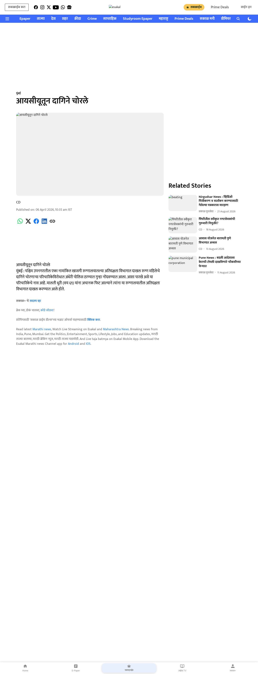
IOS (88, 344)
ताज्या (41, 19)
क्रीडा (77, 19)
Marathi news (41, 329)
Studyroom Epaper (137, 19)
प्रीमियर (226, 19)
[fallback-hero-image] (183, 203)
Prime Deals (220, 7)
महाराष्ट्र (163, 19)
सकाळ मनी (207, 19)
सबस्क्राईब (196, 7)
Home (25, 670)
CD (18, 202)
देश (53, 19)
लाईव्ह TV (182, 670)
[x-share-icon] (28, 223)
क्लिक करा (93, 320)
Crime (92, 19)
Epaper (25, 19)
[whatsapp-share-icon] (20, 223)
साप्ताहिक (110, 19)
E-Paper (76, 670)
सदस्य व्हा (35, 301)
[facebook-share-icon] (36, 223)
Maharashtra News (116, 329)
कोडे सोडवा (47, 310)
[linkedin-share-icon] (44, 223)
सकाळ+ (233, 670)
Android (73, 344)
